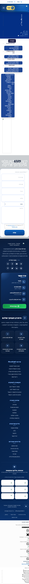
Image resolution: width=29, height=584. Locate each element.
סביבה (14, 454)
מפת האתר (14, 451)
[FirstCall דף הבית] (22, 8)
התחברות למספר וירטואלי (14, 392)
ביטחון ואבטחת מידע (14, 456)
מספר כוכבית (11, 59)
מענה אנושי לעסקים (14, 366)
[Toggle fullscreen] (25, 561)
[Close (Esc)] (28, 561)
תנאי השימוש (14, 226)
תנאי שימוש (15, 446)
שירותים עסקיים (10, 43)
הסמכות (14, 410)
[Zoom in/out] (24, 561)
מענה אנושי (12, 65)
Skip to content (25, 564)
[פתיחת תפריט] (4, 8)
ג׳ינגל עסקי (14, 377)
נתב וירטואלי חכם (14, 389)
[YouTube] (16, 264)
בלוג (14, 430)
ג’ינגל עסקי (16, 49)
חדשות (14, 433)
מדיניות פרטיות (14, 448)
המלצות (14, 412)
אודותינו (15, 404)
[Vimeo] (21, 264)
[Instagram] (8, 264)
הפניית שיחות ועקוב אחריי (14, 374)
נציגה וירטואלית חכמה (14, 369)
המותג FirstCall (14, 407)
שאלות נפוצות (14, 428)
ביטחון (6, 514)
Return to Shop (25, 527)
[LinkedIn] (16, 268)
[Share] (27, 561)
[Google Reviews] (21, 268)
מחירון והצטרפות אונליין (14, 371)
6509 (17, 161)
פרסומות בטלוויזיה (14, 418)
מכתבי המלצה (14, 415)
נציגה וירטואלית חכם (8, 110)
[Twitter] (12, 268)
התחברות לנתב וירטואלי (14, 395)
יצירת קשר (14, 436)
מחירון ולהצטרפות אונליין (12, 63)
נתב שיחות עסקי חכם (13, 57)
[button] (28, 565)
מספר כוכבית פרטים (9, 96)
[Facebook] (12, 264)
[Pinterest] (8, 268)
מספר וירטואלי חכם (9, 87)
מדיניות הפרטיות (11, 225)
